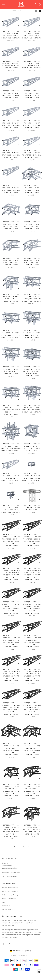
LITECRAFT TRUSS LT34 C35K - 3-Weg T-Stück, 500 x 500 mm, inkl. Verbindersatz (11, 334)
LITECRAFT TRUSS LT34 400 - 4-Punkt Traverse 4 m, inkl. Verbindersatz (11, 189)
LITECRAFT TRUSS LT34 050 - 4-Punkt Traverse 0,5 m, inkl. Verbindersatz (11, 64)
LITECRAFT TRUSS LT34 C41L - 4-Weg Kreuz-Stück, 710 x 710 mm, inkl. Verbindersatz (32, 371)
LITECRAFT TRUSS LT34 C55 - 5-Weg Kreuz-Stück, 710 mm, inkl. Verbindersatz (32, 408)
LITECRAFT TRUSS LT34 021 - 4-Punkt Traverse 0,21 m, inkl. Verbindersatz (11, 477)
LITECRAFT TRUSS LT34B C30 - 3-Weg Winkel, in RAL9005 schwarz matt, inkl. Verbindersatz (31, 829)
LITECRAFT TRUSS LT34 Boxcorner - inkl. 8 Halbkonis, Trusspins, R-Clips (32, 447)
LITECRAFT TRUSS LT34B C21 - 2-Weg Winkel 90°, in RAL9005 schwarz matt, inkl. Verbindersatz (11, 790)
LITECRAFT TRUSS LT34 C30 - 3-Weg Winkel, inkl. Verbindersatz (11, 298)
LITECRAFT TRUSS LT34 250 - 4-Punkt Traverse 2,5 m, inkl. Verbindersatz (32, 124)
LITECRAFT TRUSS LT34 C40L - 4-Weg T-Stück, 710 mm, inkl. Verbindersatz (32, 334)
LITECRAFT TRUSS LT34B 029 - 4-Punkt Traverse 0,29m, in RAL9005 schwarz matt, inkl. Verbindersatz (11, 573)
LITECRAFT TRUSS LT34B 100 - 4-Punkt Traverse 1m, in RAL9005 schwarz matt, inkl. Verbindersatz (32, 607)
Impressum (6, 906)
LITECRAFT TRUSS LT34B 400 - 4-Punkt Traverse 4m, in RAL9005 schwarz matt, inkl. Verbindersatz (32, 708)
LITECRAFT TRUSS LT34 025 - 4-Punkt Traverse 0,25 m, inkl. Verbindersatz (11, 34)
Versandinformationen (10, 888)
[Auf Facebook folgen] (3, 944)
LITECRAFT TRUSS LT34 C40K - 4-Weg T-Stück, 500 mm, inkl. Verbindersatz (11, 370)
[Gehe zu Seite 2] (28, 846)
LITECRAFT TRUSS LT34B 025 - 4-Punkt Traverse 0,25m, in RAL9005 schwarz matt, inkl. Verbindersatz (32, 540)
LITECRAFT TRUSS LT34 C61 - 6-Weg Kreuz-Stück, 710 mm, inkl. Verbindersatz (11, 447)
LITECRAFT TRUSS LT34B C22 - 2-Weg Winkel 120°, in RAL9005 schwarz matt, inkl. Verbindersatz (32, 790)
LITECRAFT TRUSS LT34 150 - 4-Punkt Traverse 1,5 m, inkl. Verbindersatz (31, 94)
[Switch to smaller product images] (40, 11)
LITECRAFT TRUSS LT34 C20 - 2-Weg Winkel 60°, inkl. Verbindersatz (11, 225)
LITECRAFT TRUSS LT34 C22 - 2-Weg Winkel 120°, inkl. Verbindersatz (11, 261)
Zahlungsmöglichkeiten (10, 891)
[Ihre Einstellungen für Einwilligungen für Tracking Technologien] (39, 971)
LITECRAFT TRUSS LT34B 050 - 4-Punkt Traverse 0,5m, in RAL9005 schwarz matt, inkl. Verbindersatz (32, 573)
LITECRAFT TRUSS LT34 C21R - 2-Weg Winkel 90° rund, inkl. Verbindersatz (31, 477)
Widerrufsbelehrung (9, 898)
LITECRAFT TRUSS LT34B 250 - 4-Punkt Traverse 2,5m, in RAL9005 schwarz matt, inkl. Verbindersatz (11, 674)
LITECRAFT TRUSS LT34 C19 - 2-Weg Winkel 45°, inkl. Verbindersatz (32, 189)
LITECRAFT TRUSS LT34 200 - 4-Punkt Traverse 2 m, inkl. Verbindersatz (11, 124)
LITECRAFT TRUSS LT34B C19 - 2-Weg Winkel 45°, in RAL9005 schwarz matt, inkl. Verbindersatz (11, 749)
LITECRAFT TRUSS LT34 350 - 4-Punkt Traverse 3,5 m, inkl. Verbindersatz (32, 154)
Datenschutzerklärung (10, 895)
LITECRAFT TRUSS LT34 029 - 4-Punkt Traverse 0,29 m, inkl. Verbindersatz (31, 34)
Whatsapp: (6, 872)
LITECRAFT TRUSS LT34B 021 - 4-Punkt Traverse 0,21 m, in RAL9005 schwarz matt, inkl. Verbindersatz (11, 540)
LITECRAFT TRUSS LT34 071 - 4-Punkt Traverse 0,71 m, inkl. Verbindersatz (31, 64)
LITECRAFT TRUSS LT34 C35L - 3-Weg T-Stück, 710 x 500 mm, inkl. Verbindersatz (31, 298)
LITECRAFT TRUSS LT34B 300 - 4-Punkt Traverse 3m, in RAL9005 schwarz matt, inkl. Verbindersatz (32, 674)
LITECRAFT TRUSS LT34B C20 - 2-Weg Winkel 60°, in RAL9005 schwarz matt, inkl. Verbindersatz (32, 749)
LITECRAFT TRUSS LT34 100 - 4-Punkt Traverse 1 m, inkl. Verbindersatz (11, 94)
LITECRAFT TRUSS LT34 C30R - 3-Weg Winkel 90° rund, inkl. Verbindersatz (11, 509)
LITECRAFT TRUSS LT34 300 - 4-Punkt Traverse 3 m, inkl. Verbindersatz (11, 154)
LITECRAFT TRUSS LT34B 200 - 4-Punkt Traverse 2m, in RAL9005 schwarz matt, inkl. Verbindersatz (32, 641)
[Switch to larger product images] (36, 11)
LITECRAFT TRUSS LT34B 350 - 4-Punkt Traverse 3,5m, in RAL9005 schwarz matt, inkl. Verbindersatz (11, 708)
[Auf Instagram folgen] (9, 944)
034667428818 (15, 872)
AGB (3, 902)
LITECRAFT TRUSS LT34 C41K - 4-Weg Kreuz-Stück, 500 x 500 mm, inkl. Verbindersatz (11, 409)
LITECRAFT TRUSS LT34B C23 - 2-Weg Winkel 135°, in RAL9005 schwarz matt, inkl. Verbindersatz (11, 830)
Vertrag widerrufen (8, 909)
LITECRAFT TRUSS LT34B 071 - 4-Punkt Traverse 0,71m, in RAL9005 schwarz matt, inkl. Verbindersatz (11, 607)
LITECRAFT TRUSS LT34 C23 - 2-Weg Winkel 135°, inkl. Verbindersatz (32, 261)
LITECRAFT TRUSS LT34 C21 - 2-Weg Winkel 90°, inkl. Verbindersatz (32, 225)
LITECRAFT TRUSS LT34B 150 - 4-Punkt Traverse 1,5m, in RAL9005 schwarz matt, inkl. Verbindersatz (11, 641)
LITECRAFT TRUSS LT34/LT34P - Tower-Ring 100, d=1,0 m (32, 508)
